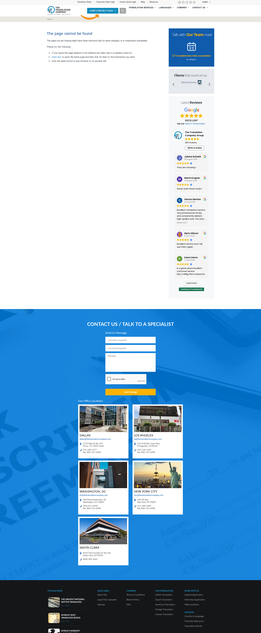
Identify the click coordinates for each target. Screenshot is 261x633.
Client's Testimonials (195, 123)
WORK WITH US (191, 591)
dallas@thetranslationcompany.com (95, 439)
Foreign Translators (164, 609)
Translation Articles (193, 626)
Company (182, 7)
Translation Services (141, 7)
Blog (143, 2)
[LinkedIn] (187, 2)
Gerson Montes (192, 199)
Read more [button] (182, 223)
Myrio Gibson (191, 233)
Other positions (191, 605)
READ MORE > (65, 605)
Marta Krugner (192, 178)
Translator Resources (194, 621)
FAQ (128, 605)
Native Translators (163, 595)
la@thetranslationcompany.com (148, 439)
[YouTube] (190, 2)
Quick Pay (102, 595)
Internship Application (194, 600)
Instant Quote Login (128, 2)
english (205, 2)
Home (49, 19)
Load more (191, 283)
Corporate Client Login (105, 2)
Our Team (195, 34)
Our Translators (164, 591)
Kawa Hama (191, 257)
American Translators (165, 605)
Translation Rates (84, 2)
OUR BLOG (189, 612)
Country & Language (194, 616)
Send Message (130, 392)
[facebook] (179, 2)
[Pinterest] (194, 2)
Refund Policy (132, 600)
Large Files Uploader (107, 600)
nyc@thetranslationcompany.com (148, 495)
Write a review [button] (195, 147)
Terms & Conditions (135, 595)
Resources (153, 2)
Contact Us (198, 7)
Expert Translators (163, 600)
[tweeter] (183, 2)
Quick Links (103, 591)
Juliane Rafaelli (192, 156)
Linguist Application (193, 595)
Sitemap (101, 605)
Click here (56, 57)
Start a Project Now (101, 11)
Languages (165, 7)
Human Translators (164, 614)
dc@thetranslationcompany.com (94, 495)
